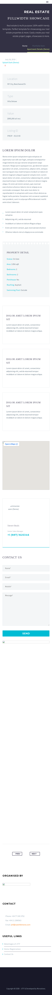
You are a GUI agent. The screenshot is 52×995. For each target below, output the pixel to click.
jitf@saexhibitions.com (20, 924)
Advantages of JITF (12, 944)
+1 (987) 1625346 (18, 535)
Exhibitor (18, 6)
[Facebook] (8, 540)
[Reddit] (37, 836)
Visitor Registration (12, 949)
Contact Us (8, 954)
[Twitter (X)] (12, 540)
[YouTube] (29, 974)
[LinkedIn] (16, 540)
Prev (17, 854)
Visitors (32, 6)
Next (34, 854)
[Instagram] (20, 540)
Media (45, 6)
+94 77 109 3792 (18, 916)
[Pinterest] (23, 836)
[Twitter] (19, 836)
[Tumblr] (28, 836)
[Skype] (24, 540)
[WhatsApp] (32, 974)
